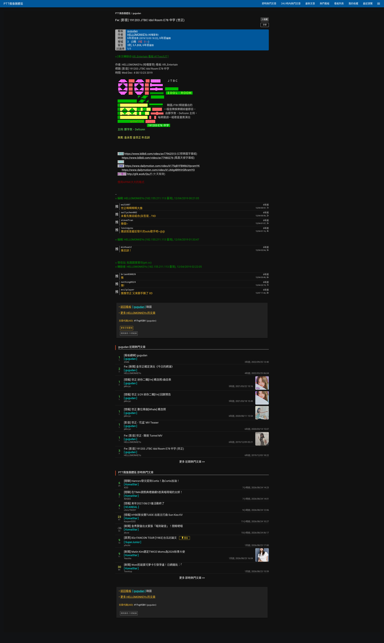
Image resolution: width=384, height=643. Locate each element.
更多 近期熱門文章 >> (192, 461)
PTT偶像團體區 (122, 13)
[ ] (130, 358)
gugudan (137, 13)
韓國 (135, 306)
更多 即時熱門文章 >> (192, 577)
